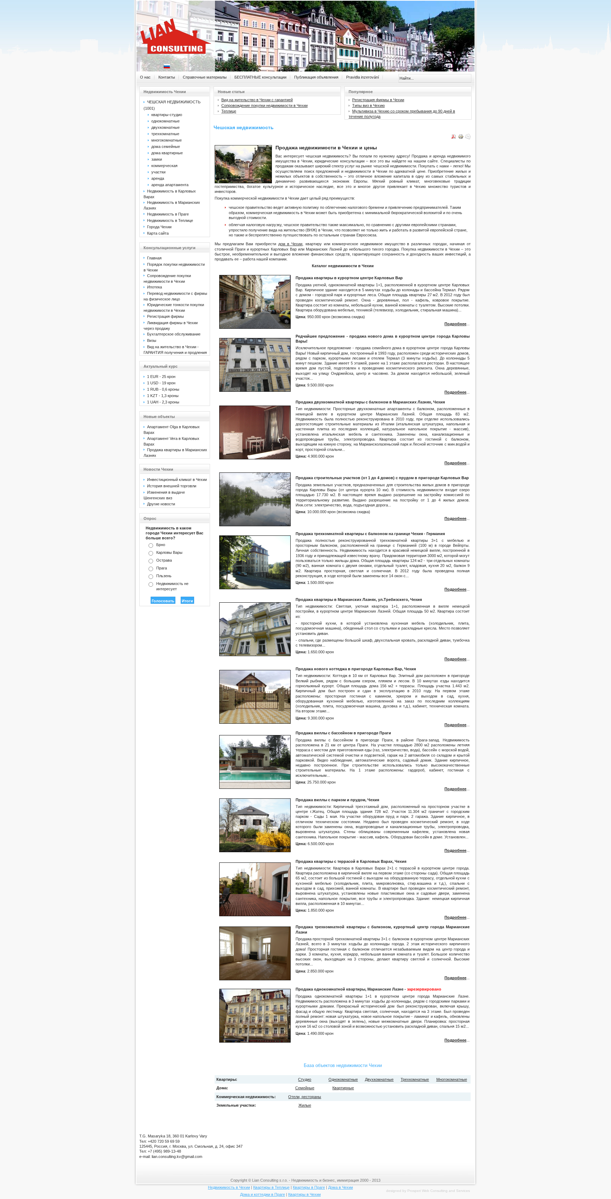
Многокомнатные (451, 1079)
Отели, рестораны (304, 1097)
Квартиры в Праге (309, 1187)
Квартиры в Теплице (271, 1187)
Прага (161, 568)
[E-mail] (468, 138)
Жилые (304, 1105)
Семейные (304, 1088)
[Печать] (461, 138)
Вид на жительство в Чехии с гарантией (257, 100)
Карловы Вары (169, 552)
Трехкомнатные (415, 1079)
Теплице (228, 111)
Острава (164, 560)
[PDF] (453, 138)
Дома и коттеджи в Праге (262, 1194)
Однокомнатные (343, 1079)
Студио (304, 1079)
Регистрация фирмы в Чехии (378, 100)
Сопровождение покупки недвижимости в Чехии (264, 105)
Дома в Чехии (340, 1187)
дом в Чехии (290, 244)
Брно (160, 545)
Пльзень (163, 576)
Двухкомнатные (379, 1079)
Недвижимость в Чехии (229, 1187)
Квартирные (343, 1088)
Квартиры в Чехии (304, 1194)
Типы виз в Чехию (368, 105)
